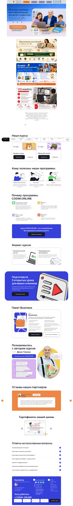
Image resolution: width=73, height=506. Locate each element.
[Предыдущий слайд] (2, 401)
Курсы (51, 483)
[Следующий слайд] (71, 401)
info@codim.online (39, 487)
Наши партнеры (53, 484)
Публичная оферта (39, 491)
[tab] (5, 139)
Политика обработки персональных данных (40, 490)
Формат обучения (53, 487)
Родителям (26, 1)
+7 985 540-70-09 (39, 486)
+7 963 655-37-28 (39, 484)
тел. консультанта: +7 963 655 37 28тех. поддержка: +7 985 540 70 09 (57, 2)
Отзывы (51, 489)
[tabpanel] (36, 152)
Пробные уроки (53, 481)
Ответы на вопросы (54, 490)
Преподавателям (53, 486)
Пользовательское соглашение (39, 494)
